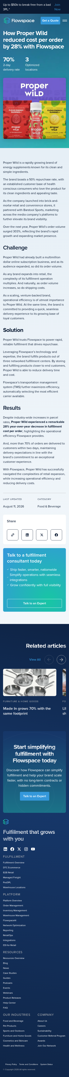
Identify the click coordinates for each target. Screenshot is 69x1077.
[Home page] (19, 20)
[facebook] (12, 849)
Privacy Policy (11, 1064)
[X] (19, 849)
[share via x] (42, 534)
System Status (46, 1064)
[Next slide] (61, 659)
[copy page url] (12, 534)
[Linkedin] (5, 849)
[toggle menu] (64, 20)
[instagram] (26, 849)
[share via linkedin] (27, 534)
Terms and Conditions (28, 1064)
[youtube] (33, 849)
